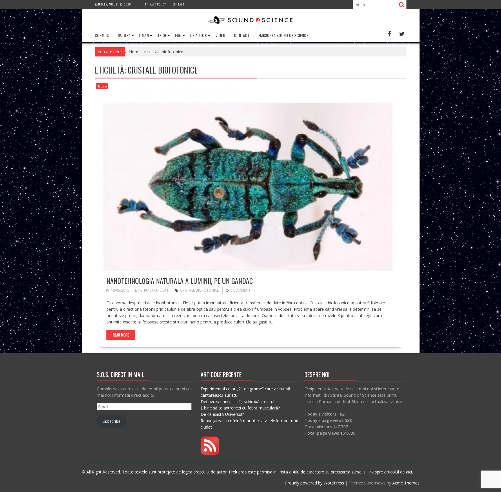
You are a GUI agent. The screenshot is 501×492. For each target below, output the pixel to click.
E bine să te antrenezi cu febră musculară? (240, 408)
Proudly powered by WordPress (314, 483)
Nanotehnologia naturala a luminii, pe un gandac (179, 280)
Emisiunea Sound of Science (283, 35)
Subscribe (112, 421)
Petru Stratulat (153, 290)
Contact (178, 4)
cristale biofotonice (199, 290)
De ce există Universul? (222, 414)
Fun (178, 35)
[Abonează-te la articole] (210, 453)
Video (220, 35)
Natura (124, 35)
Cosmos (102, 35)
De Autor (198, 35)
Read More (121, 335)
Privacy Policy (155, 4)
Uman (144, 35)
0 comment (240, 290)
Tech (161, 35)
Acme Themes (406, 483)
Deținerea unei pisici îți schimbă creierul (237, 401)
